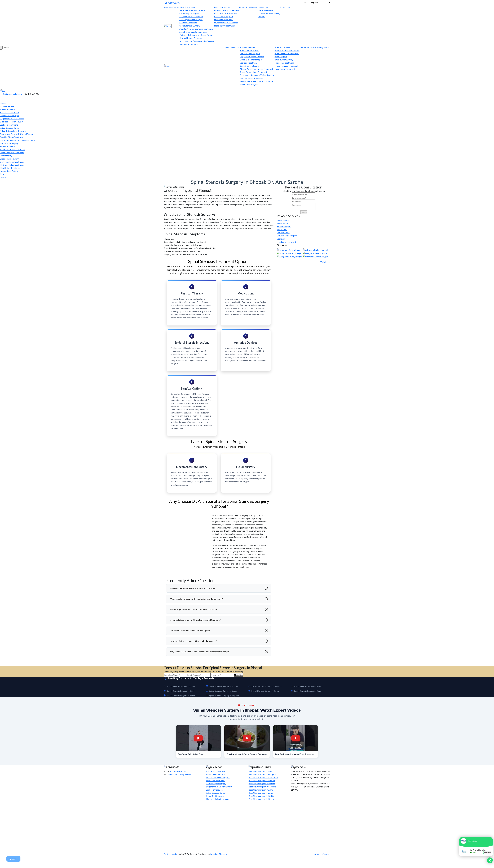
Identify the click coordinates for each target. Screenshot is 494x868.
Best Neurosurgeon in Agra (261, 789)
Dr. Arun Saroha (7, 106)
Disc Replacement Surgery (191, 19)
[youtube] (238, 2)
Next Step (238, 675)
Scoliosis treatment (214, 789)
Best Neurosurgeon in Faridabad (263, 777)
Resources (263, 7)
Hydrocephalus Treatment (226, 22)
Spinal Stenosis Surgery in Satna (307, 691)
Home (3, 103)
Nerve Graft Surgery (188, 44)
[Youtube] (4, 87)
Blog (282, 7)
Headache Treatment (223, 19)
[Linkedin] (243, 2)
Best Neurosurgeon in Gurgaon (262, 774)
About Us (318, 854)
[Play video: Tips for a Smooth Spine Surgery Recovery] (247, 738)
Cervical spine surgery (287, 235)
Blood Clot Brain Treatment (226, 10)
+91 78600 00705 (172, 3)
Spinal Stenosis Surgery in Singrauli (224, 695)
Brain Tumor (282, 223)
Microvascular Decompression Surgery (196, 41)
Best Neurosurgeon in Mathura (262, 786)
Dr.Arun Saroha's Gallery (269, 13)
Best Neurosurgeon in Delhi (261, 771)
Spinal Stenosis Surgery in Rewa (265, 691)
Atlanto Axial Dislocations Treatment (196, 29)
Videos (261, 16)
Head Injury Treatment (224, 25)
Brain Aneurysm (284, 226)
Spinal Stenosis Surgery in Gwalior (308, 686)
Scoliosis (281, 238)
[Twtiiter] (1, 87)
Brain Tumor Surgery (223, 16)
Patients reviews (265, 10)
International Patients (248, 7)
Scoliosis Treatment (188, 22)
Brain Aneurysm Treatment (226, 13)
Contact (288, 7)
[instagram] (241, 2)
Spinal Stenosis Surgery (189, 25)
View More (325, 262)
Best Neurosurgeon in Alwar (261, 793)
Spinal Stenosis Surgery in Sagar (223, 691)
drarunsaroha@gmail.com (180, 774)
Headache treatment (215, 780)
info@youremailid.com (12, 94)
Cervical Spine (283, 232)
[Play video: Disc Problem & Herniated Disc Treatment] (295, 738)
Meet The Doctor (171, 7)
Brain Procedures (222, 7)
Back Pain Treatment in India (192, 10)
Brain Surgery (281, 56)
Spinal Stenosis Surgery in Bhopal (223, 686)
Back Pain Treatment (249, 50)
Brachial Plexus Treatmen (190, 38)
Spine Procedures (187, 7)
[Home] (167, 26)
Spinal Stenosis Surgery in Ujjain (180, 691)
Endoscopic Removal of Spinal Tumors (196, 35)
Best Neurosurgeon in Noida (261, 796)
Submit (304, 212)
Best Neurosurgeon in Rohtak (262, 780)
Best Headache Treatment (12, 162)
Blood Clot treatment (215, 796)
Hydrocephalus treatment (217, 799)
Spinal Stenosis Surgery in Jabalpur (266, 686)
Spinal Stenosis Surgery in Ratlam (181, 695)
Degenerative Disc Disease (191, 16)
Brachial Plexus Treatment (251, 78)
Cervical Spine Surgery (189, 13)
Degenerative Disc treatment (219, 786)
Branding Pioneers (218, 854)
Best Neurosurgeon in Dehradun (263, 799)
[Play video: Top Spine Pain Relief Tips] (198, 738)
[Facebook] (240, 2)
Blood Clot (282, 229)
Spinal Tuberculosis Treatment (193, 32)
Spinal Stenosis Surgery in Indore (181, 686)
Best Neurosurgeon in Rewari (262, 783)
